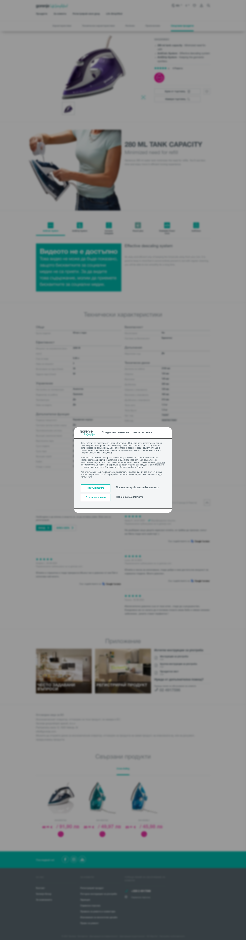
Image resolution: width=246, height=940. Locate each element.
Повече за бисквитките (129, 497)
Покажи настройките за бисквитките (137, 487)
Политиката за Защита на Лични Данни (124, 467)
